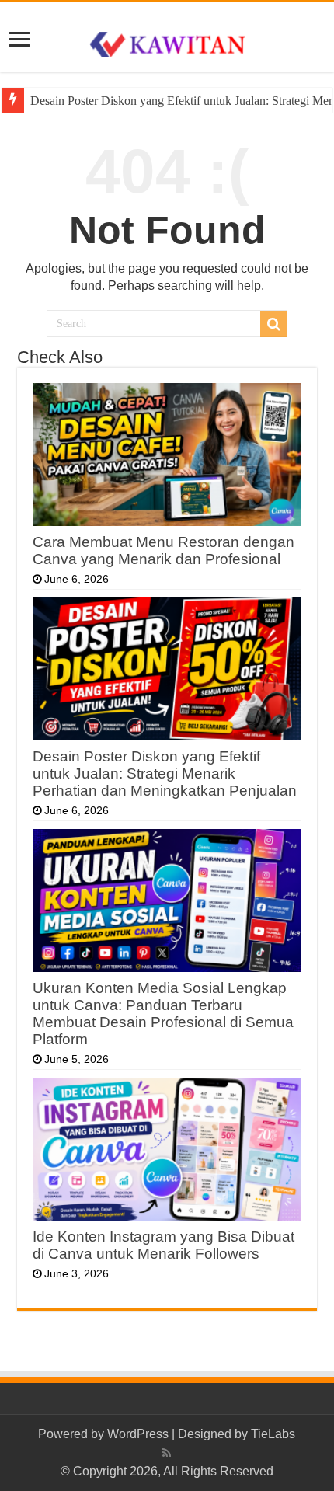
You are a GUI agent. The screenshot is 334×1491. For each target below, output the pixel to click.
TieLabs (273, 1433)
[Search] (273, 324)
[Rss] (166, 1453)
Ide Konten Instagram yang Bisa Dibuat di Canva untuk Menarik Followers (163, 1245)
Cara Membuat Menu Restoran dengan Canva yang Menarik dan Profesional (163, 550)
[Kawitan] (167, 43)
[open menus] (19, 41)
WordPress (138, 1433)
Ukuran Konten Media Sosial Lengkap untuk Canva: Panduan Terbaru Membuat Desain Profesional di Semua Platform (163, 1013)
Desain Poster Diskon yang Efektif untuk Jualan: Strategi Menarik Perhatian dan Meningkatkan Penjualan (165, 773)
